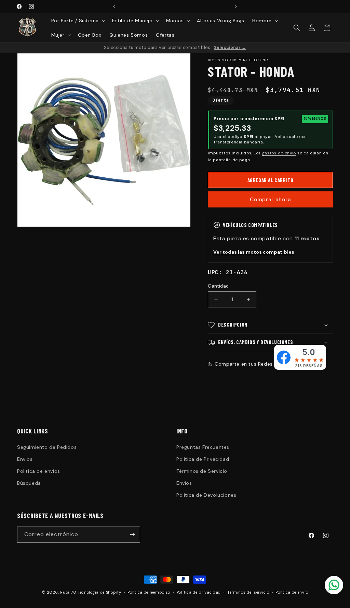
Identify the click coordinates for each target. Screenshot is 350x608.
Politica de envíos (38, 471)
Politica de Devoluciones (206, 495)
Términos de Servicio (201, 471)
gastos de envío (279, 153)
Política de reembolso (148, 592)
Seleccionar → (230, 47)
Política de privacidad (199, 592)
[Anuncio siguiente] (235, 6)
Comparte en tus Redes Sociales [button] (255, 364)
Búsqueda (29, 483)
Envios (25, 459)
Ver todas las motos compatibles (253, 252)
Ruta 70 (68, 592)
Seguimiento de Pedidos (47, 447)
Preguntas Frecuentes (202, 447)
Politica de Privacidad (202, 459)
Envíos (184, 483)
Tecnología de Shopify (99, 592)
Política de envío (291, 592)
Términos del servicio (248, 592)
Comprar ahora (270, 199)
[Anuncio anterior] (114, 6)
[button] (77, 20)
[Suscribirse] (132, 535)
